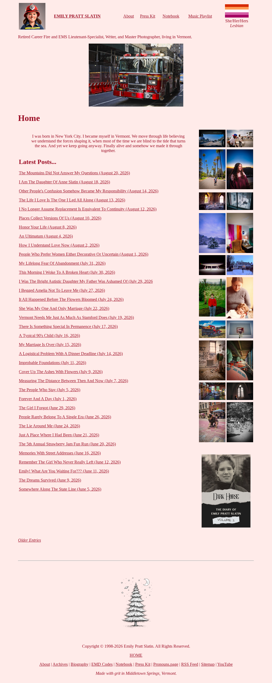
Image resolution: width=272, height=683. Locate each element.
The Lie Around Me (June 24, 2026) (49, 426)
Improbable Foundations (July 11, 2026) (52, 362)
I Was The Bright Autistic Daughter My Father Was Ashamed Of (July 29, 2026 (86, 281)
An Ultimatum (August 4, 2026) (46, 236)
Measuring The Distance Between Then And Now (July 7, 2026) (73, 380)
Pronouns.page (165, 664)
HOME (136, 655)
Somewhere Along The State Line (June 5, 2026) (60, 489)
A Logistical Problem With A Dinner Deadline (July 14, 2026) (71, 353)
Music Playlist (200, 16)
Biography (79, 664)
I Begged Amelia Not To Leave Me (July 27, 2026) (62, 290)
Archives (60, 664)
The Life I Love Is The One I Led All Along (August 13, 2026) (72, 200)
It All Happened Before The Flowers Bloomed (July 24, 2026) (71, 299)
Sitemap (208, 664)
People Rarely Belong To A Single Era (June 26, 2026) (65, 417)
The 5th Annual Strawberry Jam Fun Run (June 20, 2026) (67, 444)
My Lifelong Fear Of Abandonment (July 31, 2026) (62, 263)
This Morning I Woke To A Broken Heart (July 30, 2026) (67, 272)
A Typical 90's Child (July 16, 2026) (49, 335)
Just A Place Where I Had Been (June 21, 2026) (59, 435)
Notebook (171, 16)
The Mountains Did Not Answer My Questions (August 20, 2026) (74, 173)
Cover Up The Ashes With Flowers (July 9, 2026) (61, 371)
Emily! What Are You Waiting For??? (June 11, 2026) (64, 471)
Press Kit (147, 16)
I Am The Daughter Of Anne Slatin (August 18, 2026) (64, 182)
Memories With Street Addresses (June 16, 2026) (60, 453)
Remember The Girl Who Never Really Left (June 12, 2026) (70, 462)
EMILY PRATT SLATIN (77, 16)
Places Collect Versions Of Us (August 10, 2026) (60, 218)
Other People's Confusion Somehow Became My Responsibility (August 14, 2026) (88, 191)
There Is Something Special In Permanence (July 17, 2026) (68, 326)
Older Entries (29, 540)
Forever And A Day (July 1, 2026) (47, 399)
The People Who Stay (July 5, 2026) (49, 389)
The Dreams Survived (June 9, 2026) (50, 480)
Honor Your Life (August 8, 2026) (47, 227)
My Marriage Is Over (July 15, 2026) (50, 344)
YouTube (225, 664)
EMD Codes (102, 664)
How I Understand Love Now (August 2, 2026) (59, 245)
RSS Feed (189, 664)
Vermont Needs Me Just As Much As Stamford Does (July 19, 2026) (76, 317)
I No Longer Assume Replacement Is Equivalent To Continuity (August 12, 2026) (87, 209)
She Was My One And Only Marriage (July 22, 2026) (64, 308)
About (128, 16)
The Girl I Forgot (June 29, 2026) (47, 408)
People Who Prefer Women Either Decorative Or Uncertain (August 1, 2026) (83, 254)
